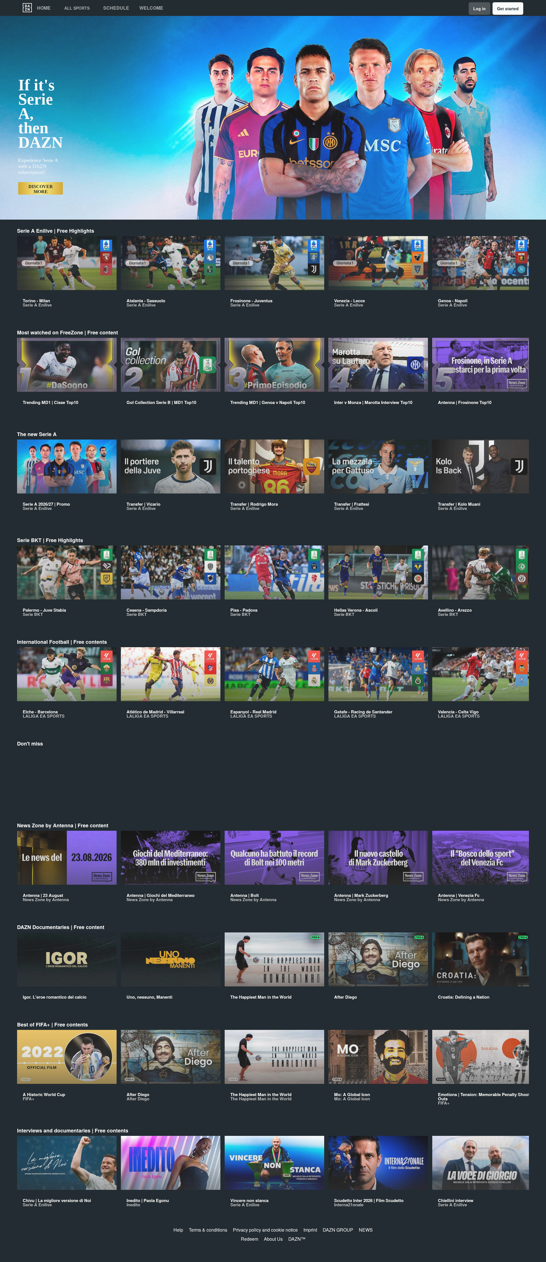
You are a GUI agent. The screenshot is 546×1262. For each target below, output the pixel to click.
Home (44, 8)
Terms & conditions (208, 1229)
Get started (508, 8)
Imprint (310, 1229)
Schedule (116, 8)
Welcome (151, 8)
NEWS (366, 1229)
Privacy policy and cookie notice (265, 1229)
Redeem (249, 1239)
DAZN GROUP (338, 1229)
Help (178, 1229)
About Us (273, 1239)
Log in (479, 8)
